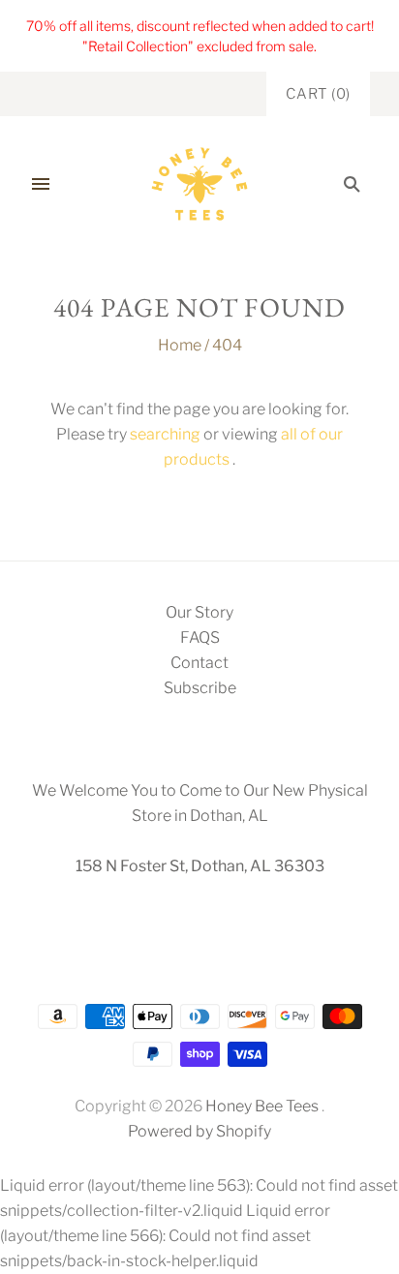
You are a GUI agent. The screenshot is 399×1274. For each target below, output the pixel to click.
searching (165, 434)
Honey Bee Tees (262, 1106)
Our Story (199, 612)
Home (179, 345)
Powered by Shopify (199, 1131)
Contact (199, 662)
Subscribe (200, 688)
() (318, 94)
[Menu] (40, 184)
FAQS (200, 637)
